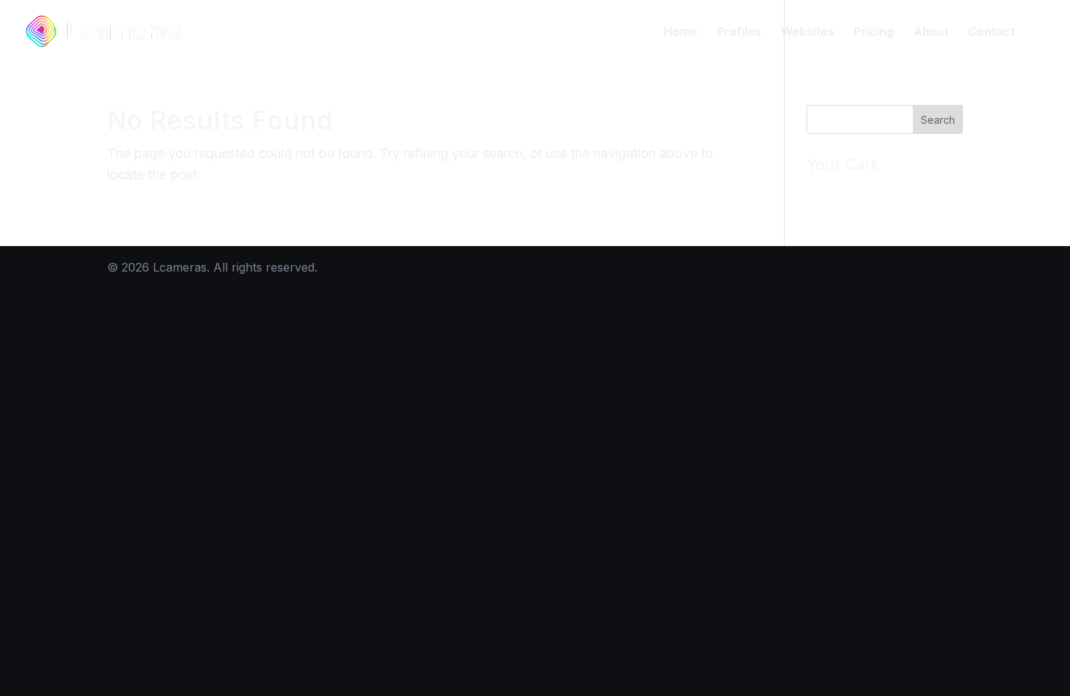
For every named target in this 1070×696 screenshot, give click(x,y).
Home (680, 32)
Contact (991, 32)
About (931, 32)
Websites (807, 32)
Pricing (874, 32)
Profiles (739, 32)
